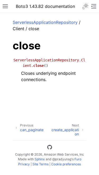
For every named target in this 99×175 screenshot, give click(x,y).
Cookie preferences (66, 164)
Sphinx (40, 159)
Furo (77, 159)
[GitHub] (49, 148)
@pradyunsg (61, 159)
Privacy (24, 164)
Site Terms (40, 164)
